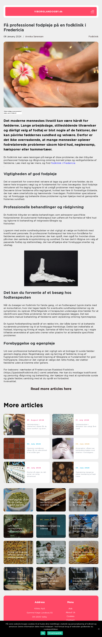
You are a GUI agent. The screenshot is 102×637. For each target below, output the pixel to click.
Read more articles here (51, 389)
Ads (70, 608)
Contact (70, 620)
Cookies (70, 616)
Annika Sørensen (34, 36)
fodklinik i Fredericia (63, 163)
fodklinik (93, 36)
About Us (70, 612)
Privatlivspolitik (55, 633)
